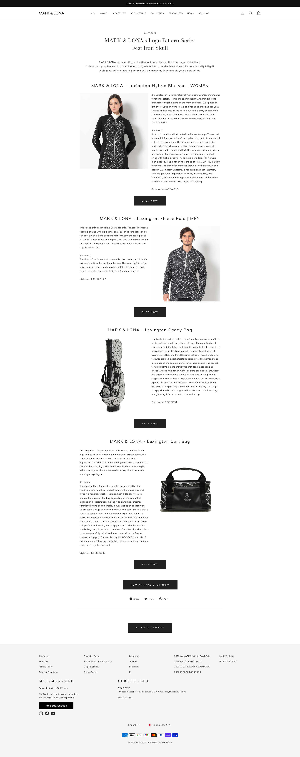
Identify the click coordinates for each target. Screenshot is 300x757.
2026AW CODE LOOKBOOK (188, 661)
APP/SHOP (203, 13)
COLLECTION (157, 13)
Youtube (133, 661)
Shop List (43, 661)
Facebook (134, 666)
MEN (93, 13)
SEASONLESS (176, 13)
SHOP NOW (150, 201)
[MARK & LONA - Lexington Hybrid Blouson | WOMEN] (114, 167)
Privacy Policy (45, 666)
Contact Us (44, 656)
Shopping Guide (91, 656)
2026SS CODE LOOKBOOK (187, 672)
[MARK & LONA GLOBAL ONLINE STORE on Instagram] (41, 713)
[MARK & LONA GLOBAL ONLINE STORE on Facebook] (47, 713)
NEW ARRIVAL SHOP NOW (150, 585)
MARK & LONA (226, 656)
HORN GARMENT (228, 661)
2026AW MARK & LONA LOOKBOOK (192, 656)
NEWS (190, 13)
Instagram (134, 656)
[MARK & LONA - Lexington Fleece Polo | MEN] (186, 300)
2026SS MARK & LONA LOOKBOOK (191, 666)
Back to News (152, 627)
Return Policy (90, 672)
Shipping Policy (91, 666)
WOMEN (104, 13)
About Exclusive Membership (98, 661)
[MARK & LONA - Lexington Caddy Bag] (114, 412)
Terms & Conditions (48, 672)
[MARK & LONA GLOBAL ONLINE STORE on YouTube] (53, 713)
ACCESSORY (119, 13)
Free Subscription (56, 705)
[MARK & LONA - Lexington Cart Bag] (186, 523)
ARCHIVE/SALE (138, 13)
